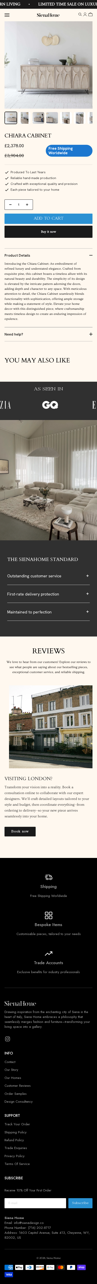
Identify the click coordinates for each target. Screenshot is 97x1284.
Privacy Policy (15, 1156)
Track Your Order (17, 1124)
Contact (10, 1061)
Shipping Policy (16, 1132)
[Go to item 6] (79, 118)
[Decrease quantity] (10, 205)
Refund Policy (14, 1140)
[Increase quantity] (27, 205)
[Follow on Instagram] (8, 1039)
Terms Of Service (17, 1163)
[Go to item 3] (38, 118)
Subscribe (82, 1204)
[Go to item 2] (24, 118)
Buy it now (48, 232)
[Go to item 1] (11, 118)
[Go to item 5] (66, 118)
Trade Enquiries (16, 1147)
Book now (20, 831)
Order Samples (16, 1093)
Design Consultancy (19, 1101)
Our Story (11, 1069)
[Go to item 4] (52, 118)
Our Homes (13, 1077)
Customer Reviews (18, 1085)
